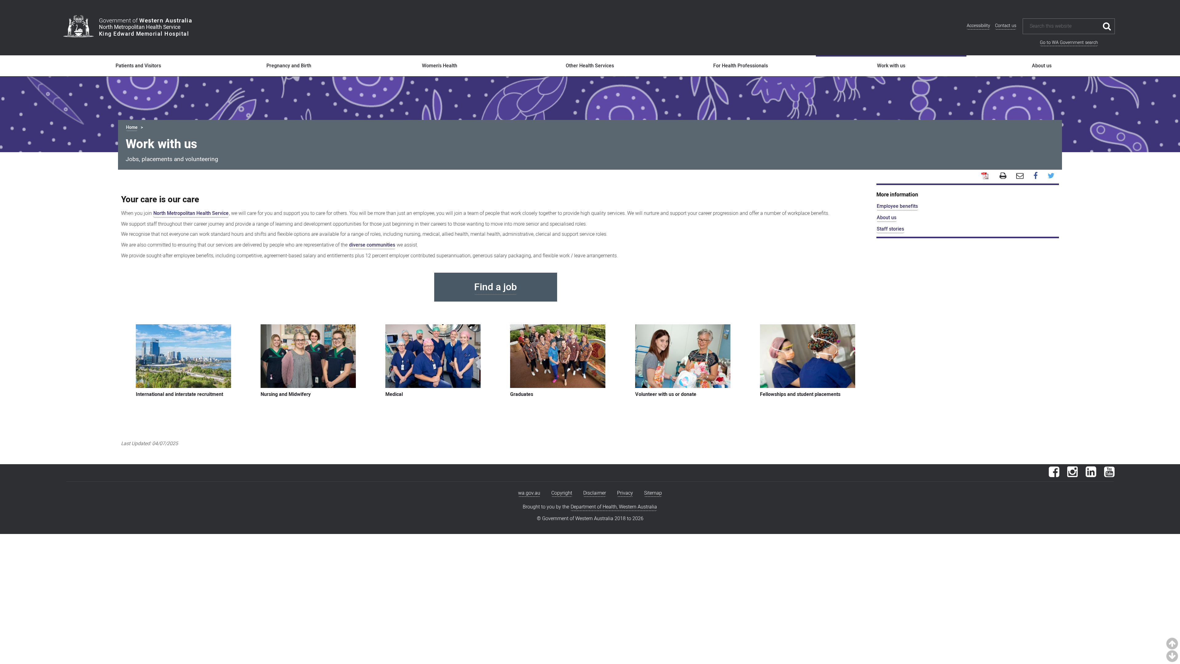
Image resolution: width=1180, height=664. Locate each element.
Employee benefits (897, 206)
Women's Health (439, 66)
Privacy (625, 493)
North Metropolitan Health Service (191, 213)
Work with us (891, 66)
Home (131, 127)
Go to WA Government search (1069, 42)
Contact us (1005, 25)
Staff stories (890, 229)
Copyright (561, 493)
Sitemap (653, 493)
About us (1042, 66)
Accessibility (978, 25)
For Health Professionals (740, 66)
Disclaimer (594, 493)
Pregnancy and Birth (288, 66)
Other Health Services (590, 66)
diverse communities (372, 245)
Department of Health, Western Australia (614, 507)
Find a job (495, 287)
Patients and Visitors (138, 66)
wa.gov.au (529, 493)
